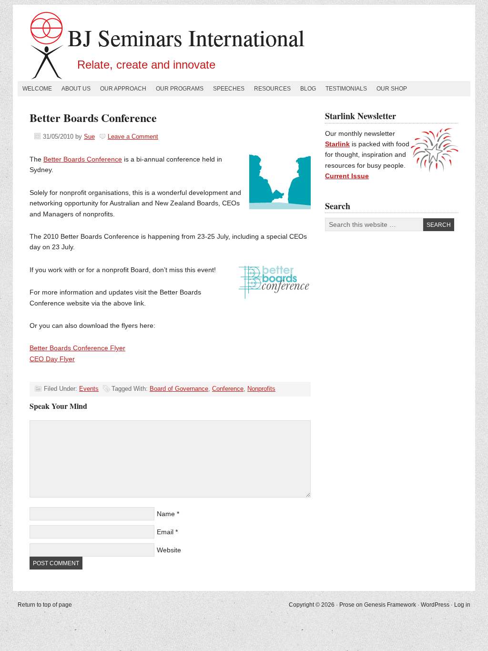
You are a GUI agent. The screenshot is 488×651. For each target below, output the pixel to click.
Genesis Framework (390, 604)
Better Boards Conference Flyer (77, 348)
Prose (347, 604)
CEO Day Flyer (52, 359)
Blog (308, 88)
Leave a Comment (133, 136)
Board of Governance (179, 388)
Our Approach (123, 88)
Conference (228, 388)
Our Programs (179, 88)
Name (166, 514)
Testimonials (346, 88)
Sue (89, 136)
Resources (272, 88)
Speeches (228, 88)
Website (169, 550)
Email (165, 532)
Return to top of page (45, 604)
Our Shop (391, 88)
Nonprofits (261, 388)
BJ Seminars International (186, 37)
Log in (462, 604)
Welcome (37, 88)
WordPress (435, 604)
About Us (76, 88)
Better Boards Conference (82, 159)
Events (89, 388)
